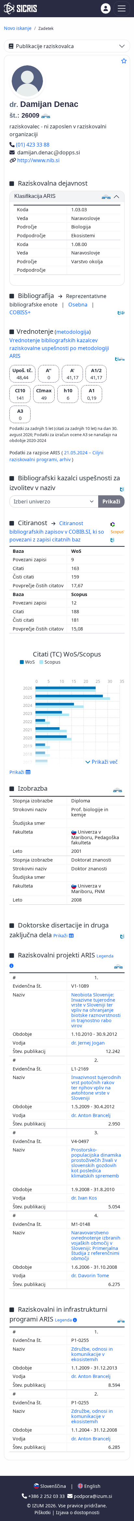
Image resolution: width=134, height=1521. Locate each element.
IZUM (38, 1505)
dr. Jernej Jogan (88, 1043)
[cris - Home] (20, 8)
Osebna (78, 304)
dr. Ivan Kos (84, 1198)
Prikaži (61, 935)
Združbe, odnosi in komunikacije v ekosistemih (92, 1354)
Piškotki (43, 1512)
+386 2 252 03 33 (46, 1496)
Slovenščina (52, 1486)
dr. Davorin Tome (90, 1275)
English (91, 1486)
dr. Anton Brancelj (91, 1115)
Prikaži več (104, 761)
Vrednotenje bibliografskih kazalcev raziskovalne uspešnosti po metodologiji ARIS (59, 348)
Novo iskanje (18, 28)
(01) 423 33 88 (32, 144)
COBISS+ (20, 312)
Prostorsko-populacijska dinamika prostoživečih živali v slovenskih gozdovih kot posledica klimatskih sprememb (96, 1162)
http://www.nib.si (38, 160)
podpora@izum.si (92, 1496)
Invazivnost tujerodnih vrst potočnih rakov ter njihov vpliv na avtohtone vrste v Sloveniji (96, 1087)
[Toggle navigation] (122, 8)
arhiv (66, 459)
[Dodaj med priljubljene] (124, 61)
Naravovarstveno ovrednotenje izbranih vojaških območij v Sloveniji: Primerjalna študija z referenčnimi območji (95, 1245)
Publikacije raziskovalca (45, 46)
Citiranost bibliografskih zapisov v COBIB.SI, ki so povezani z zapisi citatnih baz (56, 531)
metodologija (72, 331)
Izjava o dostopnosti (78, 1512)
